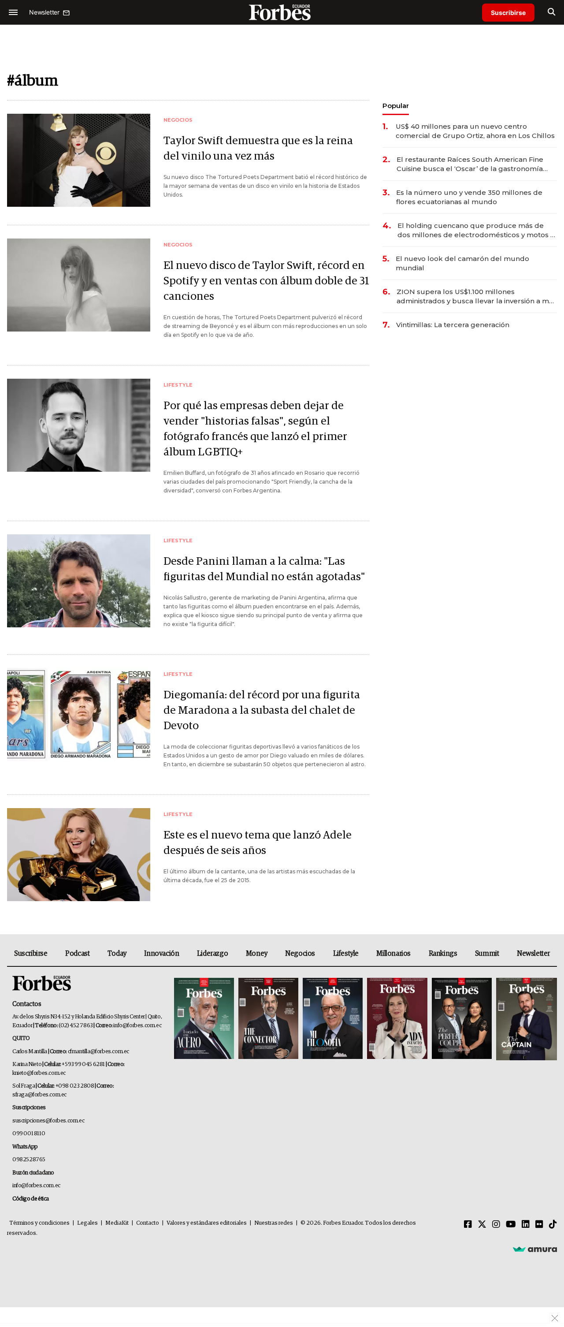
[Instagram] (496, 1224)
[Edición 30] (268, 1019)
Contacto (147, 1223)
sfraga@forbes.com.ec (39, 1095)
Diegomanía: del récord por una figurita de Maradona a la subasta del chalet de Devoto (261, 710)
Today (117, 953)
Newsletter (533, 953)
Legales (87, 1223)
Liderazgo (212, 953)
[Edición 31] (204, 1019)
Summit (487, 953)
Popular (395, 105)
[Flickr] (539, 1224)
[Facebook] (468, 1224)
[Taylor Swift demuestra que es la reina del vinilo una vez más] (78, 160)
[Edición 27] (462, 1019)
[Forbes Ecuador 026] (525, 1019)
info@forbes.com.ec (137, 1026)
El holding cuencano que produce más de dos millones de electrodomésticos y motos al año (477, 230)
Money (256, 953)
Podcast (77, 953)
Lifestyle (346, 953)
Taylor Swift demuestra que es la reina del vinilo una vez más (258, 148)
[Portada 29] (333, 1019)
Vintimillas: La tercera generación (452, 325)
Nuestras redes (273, 1223)
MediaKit (117, 1223)
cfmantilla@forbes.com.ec (98, 1052)
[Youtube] (511, 1224)
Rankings (443, 953)
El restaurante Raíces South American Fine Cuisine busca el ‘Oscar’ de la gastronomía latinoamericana (470, 164)
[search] (551, 12)
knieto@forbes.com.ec (39, 1073)
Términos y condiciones (39, 1223)
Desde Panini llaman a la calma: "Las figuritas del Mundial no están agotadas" (264, 569)
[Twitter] (482, 1224)
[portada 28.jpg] (397, 1019)
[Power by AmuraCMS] (535, 1248)
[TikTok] (553, 1224)
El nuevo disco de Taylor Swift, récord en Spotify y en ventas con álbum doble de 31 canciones (266, 281)
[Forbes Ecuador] (282, 12)
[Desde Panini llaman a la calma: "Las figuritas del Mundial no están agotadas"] (78, 580)
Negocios (300, 953)
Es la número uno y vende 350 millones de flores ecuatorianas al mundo (469, 197)
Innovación (161, 953)
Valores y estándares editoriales (207, 1223)
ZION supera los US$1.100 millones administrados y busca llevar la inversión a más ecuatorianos (477, 296)
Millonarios (393, 953)
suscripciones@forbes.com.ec (48, 1121)
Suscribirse (508, 12)
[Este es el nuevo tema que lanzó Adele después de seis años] (78, 854)
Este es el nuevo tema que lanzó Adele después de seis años (257, 843)
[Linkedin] (526, 1224)
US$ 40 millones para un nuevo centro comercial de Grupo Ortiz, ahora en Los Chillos (475, 131)
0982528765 (28, 1160)
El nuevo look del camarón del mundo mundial (462, 263)
